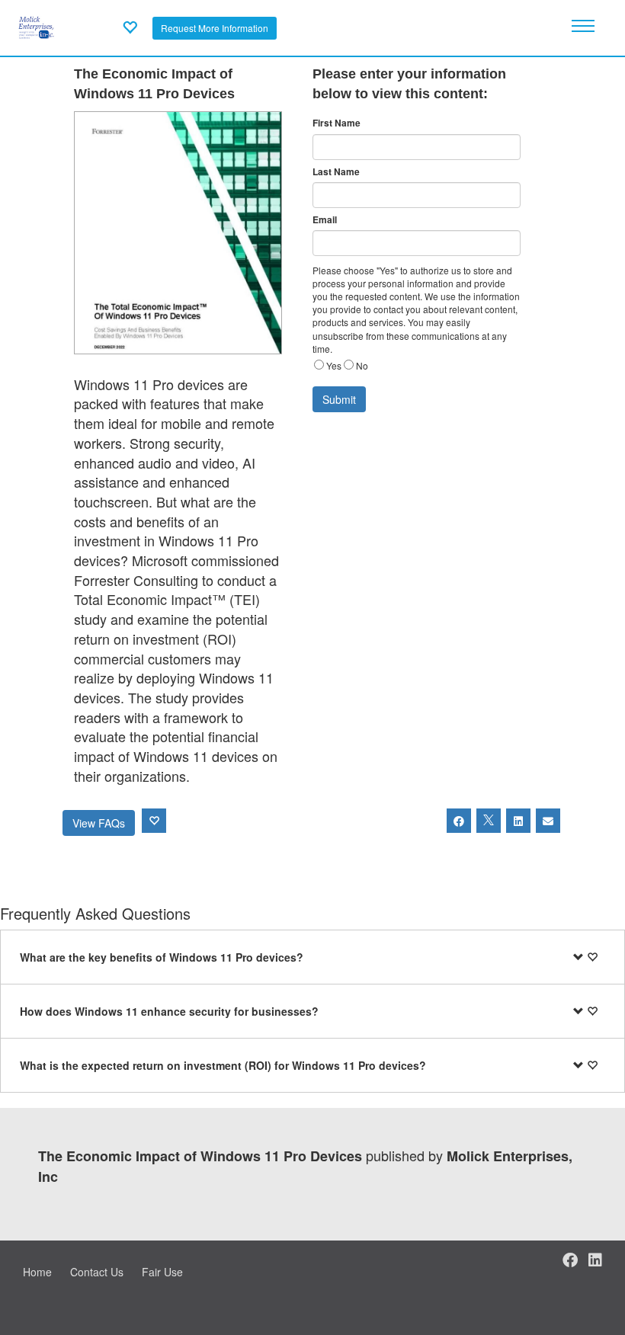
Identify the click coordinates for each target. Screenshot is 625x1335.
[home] (36, 26)
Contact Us (96, 1271)
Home (37, 1271)
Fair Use (162, 1271)
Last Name (336, 171)
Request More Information (214, 27)
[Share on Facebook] (459, 820)
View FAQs (98, 823)
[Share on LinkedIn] (518, 820)
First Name (336, 123)
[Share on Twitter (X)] (488, 820)
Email (324, 219)
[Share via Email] (548, 820)
